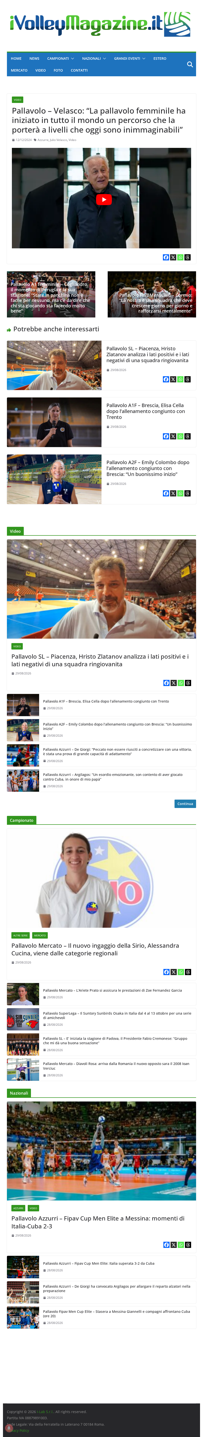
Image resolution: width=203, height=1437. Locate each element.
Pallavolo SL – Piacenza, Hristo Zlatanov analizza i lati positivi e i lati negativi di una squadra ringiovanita (147, 354)
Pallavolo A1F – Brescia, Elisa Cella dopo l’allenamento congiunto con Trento (145, 411)
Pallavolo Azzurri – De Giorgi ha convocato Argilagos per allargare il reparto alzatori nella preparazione (116, 1288)
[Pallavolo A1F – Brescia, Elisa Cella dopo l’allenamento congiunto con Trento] (54, 401)
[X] (173, 257)
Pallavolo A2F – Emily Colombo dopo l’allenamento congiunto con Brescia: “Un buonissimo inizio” (147, 468)
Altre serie (20, 935)
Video (40, 70)
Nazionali (91, 58)
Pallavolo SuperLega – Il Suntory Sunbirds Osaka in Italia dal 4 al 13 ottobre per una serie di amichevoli (117, 1015)
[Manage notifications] (9, 1428)
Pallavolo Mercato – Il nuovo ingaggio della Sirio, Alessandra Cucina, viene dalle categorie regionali (95, 949)
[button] (71, 58)
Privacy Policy (18, 1430)
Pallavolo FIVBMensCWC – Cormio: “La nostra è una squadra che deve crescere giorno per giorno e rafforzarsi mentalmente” (155, 303)
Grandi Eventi (127, 58)
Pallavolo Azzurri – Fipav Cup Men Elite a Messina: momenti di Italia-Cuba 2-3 (97, 1222)
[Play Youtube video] (104, 199)
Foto (58, 70)
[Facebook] (166, 257)
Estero (159, 58)
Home (16, 58)
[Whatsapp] (180, 257)
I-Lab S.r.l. (45, 1411)
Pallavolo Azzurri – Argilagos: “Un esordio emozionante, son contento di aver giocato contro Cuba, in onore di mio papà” (112, 776)
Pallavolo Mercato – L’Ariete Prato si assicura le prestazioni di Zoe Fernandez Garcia (112, 990)
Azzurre (43, 140)
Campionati (58, 58)
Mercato (19, 70)
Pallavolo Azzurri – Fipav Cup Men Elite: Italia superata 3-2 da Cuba (98, 1263)
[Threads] (187, 257)
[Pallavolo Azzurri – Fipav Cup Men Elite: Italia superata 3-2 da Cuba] (23, 1267)
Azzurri (18, 1208)
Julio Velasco (58, 140)
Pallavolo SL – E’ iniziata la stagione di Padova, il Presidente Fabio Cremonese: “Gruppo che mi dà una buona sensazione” (115, 1040)
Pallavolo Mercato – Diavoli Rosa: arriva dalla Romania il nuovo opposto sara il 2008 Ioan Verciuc (116, 1066)
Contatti (79, 70)
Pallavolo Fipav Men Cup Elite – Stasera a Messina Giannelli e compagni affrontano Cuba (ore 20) (116, 1313)
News (34, 58)
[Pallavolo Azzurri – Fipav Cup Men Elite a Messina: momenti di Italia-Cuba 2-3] (101, 1151)
